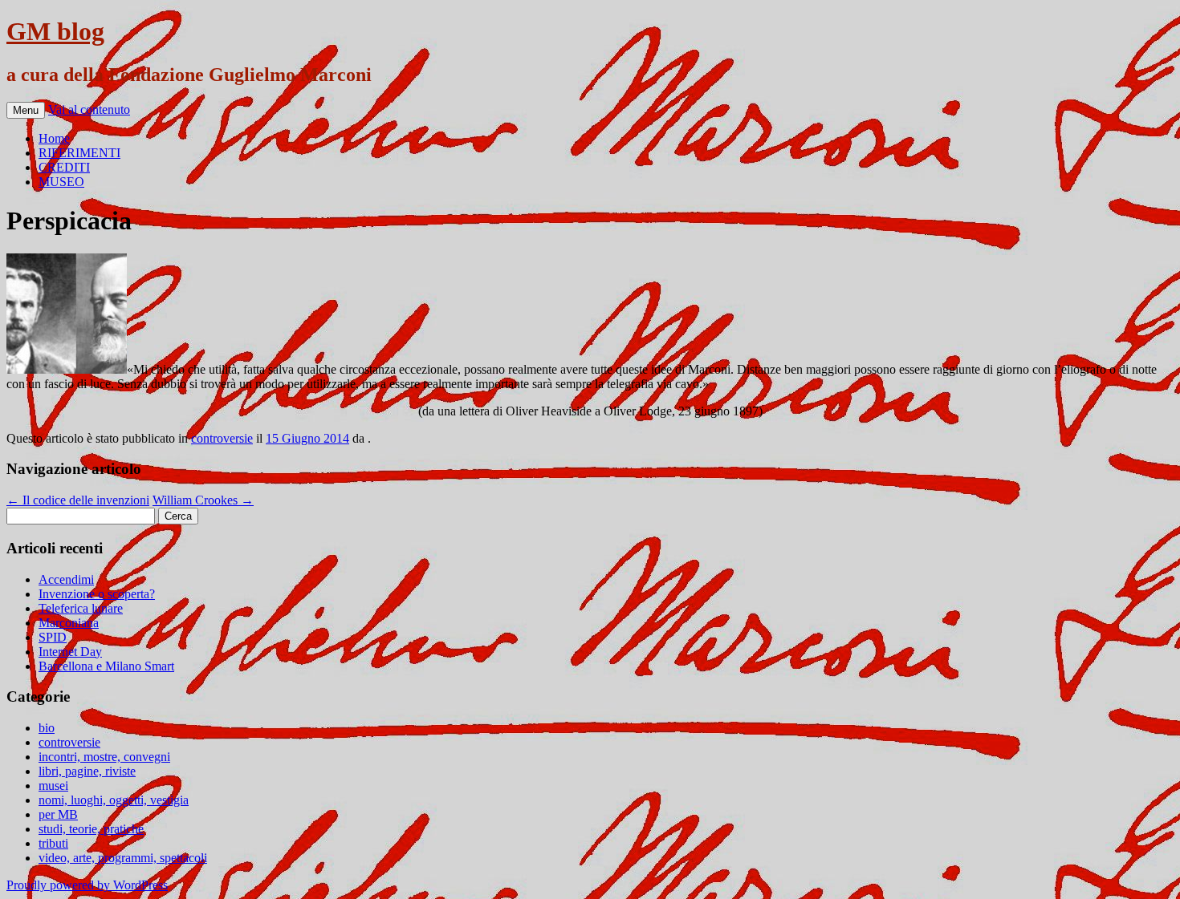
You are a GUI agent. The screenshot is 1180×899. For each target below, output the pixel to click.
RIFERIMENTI (79, 153)
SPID (53, 637)
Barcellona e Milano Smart (106, 666)
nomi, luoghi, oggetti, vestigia (114, 800)
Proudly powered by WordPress (87, 885)
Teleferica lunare (81, 608)
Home (54, 138)
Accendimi (66, 579)
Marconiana (69, 623)
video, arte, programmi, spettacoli (123, 858)
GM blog (55, 31)
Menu (26, 110)
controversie (222, 438)
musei (53, 785)
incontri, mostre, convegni (104, 756)
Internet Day (70, 651)
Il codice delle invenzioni (77, 500)
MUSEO (61, 181)
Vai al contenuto (89, 109)
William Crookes (203, 500)
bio (47, 728)
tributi (53, 843)
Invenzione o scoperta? (97, 594)
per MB (58, 814)
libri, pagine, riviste (87, 771)
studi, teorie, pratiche (91, 829)
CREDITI (64, 167)
